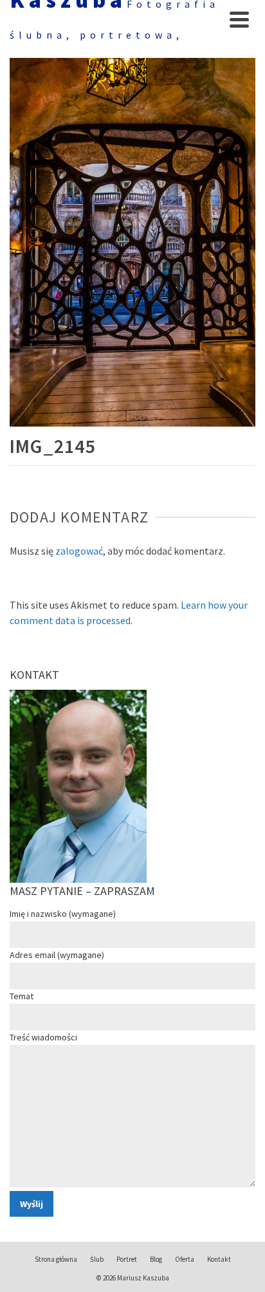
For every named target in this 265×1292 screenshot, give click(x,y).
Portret (126, 1259)
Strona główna (56, 1259)
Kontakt (219, 1259)
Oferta (184, 1259)
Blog (156, 1259)
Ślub (97, 1259)
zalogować (79, 550)
